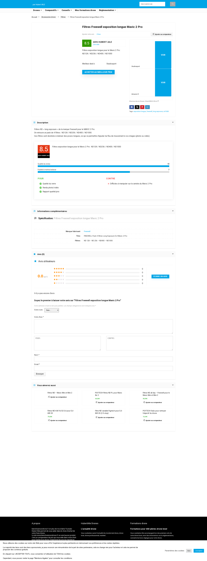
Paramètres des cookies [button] (174, 551)
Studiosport (136, 66)
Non (188, 551)
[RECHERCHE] (172, 4)
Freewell (87, 231)
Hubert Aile (36, 531)
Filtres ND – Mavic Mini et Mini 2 (60, 393)
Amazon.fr (135, 94)
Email (37, 364)
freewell (149, 111)
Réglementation (106, 10)
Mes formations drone (85, 10)
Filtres (63, 17)
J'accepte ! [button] (199, 551)
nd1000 (166, 111)
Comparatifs (51, 10)
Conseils (66, 10)
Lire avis (96, 44)
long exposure (158, 111)
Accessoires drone (49, 17)
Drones (36, 10)
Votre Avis (39, 317)
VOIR (163, 55)
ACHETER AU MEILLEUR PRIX (98, 72)
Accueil (34, 17)
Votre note (38, 310)
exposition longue (139, 111)
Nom (36, 355)
